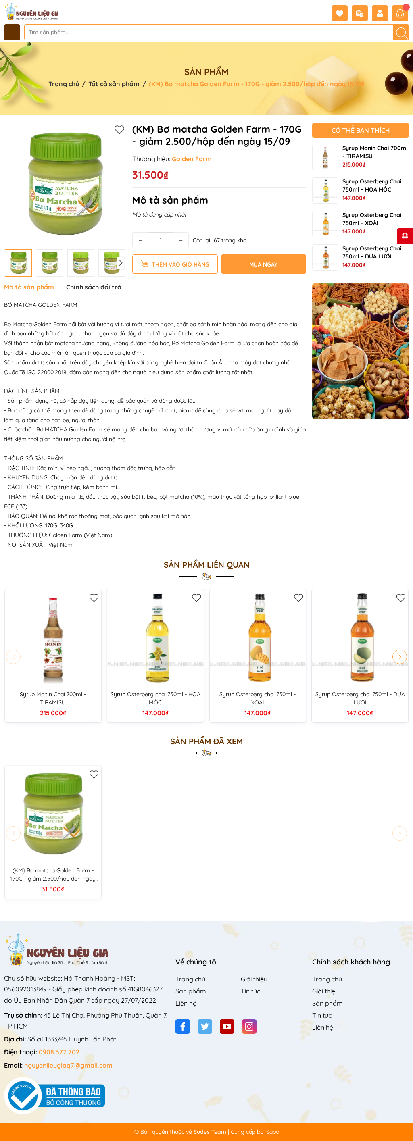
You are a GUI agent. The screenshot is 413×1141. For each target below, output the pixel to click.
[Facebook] (182, 1026)
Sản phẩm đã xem (206, 741)
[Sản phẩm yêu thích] (342, 13)
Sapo (272, 1131)
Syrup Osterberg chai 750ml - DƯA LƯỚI (360, 698)
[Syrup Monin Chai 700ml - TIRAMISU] (325, 157)
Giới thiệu (254, 979)
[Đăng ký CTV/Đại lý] (362, 13)
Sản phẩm (190, 991)
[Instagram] (249, 1026)
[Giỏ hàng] (400, 13)
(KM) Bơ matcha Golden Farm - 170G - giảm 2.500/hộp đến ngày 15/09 (53, 875)
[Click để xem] (65, 184)
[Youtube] (227, 1026)
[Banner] (360, 351)
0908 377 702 (59, 1052)
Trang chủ (190, 979)
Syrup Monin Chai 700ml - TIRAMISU (53, 698)
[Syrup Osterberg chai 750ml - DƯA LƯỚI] (325, 257)
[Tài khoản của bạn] (382, 13)
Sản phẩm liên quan (207, 565)
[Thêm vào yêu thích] (119, 129)
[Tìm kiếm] (401, 32)
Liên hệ (185, 1003)
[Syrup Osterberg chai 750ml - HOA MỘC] (325, 190)
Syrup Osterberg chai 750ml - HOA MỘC (155, 698)
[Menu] (12, 32)
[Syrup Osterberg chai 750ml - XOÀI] (325, 224)
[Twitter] (205, 1026)
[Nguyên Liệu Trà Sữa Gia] (29, 11)
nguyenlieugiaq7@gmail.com (68, 1065)
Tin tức (250, 991)
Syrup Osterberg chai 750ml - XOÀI (257, 698)
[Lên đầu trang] (404, 1122)
